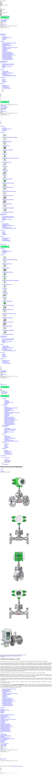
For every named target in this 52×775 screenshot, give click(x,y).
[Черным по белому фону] (0, 6)
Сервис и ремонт (5, 223)
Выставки (4, 233)
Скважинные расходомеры (7, 55)
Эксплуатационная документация (8, 63)
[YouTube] (2, 91)
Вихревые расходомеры (6, 43)
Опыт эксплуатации (4, 61)
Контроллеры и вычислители (7, 56)
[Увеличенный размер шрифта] (1, 4)
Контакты (2, 83)
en (0, 94)
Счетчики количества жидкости (5, 724)
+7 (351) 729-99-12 (5, 19)
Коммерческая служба (6, 85)
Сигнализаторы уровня (6, 48)
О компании (2, 34)
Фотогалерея (4, 38)
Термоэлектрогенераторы (6, 57)
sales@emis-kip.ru (3, 105)
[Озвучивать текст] (1, 13)
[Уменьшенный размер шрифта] (0, 1)
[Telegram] (2, 90)
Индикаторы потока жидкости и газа (8, 54)
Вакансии (4, 39)
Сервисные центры (5, 87)
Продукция (2, 41)
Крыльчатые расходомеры (6, 52)
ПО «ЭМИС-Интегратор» (6, 74)
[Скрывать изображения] (0, 11)
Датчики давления (5, 44)
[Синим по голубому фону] (0, 8)
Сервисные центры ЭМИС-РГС (8, 72)
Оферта (3, 67)
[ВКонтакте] (2, 89)
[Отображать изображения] (1, 10)
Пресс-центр (2, 77)
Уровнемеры (4, 49)
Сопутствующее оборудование (7, 58)
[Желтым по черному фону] (0, 7)
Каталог (3, 65)
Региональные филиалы (6, 88)
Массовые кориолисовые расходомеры (9, 42)
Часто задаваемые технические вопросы (9, 75)
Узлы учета (4, 51)
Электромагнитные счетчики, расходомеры (10, 47)
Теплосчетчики (5, 50)
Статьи (3, 232)
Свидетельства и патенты (6, 37)
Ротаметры (4, 46)
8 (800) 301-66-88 (3, 21)
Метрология (4, 73)
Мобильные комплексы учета (7, 53)
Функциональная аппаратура (7, 59)
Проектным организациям (7, 66)
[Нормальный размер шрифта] (1, 2)
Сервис (1, 69)
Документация (3, 62)
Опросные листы (3, 244)
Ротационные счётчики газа (7, 45)
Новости (3, 79)
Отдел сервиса (4, 86)
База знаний (4, 81)
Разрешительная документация (7, 64)
